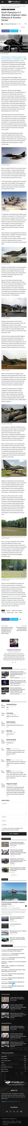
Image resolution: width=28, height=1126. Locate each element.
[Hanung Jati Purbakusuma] (2, 24)
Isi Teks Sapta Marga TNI (15, 924)
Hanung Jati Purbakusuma (10, 23)
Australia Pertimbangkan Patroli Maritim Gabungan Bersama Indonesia (17, 918)
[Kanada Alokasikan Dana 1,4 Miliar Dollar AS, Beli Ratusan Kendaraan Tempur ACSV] (5, 869)
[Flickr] (14, 1111)
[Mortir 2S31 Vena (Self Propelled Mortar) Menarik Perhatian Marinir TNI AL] (5, 939)
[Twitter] (15, 662)
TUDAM (20, 612)
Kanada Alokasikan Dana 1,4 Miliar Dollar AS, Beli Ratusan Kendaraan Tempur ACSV (18, 869)
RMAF (16, 612)
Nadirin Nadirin (10, 722)
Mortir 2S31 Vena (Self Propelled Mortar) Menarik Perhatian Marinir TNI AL (17, 939)
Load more (13, 875)
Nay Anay (9, 730)
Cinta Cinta (9, 713)
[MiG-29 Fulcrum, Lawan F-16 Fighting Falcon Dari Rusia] (5, 932)
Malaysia (4, 612)
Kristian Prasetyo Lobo (15, 677)
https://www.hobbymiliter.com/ (14, 651)
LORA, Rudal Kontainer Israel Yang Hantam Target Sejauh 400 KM (21, 629)
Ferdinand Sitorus (11, 704)
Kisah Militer (10, 6)
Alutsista (3, 677)
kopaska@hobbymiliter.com (13, 1101)
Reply (7, 709)
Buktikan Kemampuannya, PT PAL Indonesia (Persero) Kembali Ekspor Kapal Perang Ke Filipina (18, 682)
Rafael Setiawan (11, 739)
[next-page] (5, 697)
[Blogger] (7, 1111)
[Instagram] (17, 1111)
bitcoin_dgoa (4, 969)
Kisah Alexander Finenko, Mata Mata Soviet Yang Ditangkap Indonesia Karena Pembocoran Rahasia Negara (7, 630)
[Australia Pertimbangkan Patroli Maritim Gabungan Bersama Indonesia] (5, 918)
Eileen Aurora (4, 905)
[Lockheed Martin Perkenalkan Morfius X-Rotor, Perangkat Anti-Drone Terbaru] (5, 844)
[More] (20, 30)
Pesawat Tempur (10, 612)
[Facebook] (12, 662)
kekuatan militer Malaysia (14, 596)
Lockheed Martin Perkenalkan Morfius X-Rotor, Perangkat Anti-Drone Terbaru (17, 844)
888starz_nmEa (4, 965)
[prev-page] (2, 697)
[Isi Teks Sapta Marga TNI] (5, 925)
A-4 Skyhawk (8, 610)
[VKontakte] (21, 1111)
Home (2, 6)
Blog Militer (4, 9)
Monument (3, 961)
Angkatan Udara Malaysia (17, 610)
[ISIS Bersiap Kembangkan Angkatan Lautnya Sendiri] (14, 891)
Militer (6, 6)
